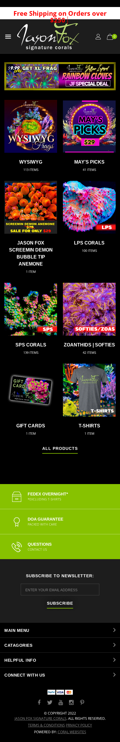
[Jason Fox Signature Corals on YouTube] (60, 703)
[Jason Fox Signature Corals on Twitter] (49, 703)
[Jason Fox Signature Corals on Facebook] (39, 703)
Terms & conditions (46, 725)
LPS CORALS (89, 242)
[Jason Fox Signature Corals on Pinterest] (82, 703)
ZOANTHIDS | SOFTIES (89, 344)
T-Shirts (89, 425)
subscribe (60, 603)
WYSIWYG (30, 162)
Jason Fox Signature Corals (40, 718)
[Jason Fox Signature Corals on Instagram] (71, 703)
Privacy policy (79, 725)
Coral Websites (72, 731)
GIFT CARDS (30, 425)
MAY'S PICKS (89, 162)
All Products (60, 448)
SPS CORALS (30, 344)
